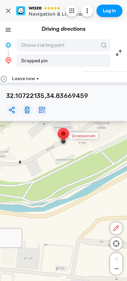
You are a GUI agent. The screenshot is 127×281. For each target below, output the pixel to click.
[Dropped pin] (63, 137)
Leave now (23, 78)
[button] (63, 60)
